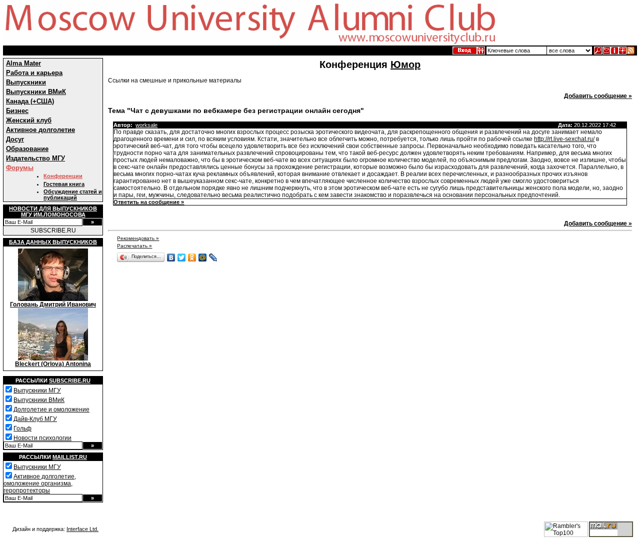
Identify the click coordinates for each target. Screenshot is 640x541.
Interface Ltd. (82, 529)
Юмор (405, 64)
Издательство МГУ (35, 158)
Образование (27, 148)
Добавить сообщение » (598, 96)
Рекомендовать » (138, 238)
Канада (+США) (30, 101)
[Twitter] (181, 257)
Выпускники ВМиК (36, 92)
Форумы (20, 168)
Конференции (63, 176)
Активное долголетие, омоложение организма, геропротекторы (40, 483)
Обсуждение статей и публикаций (73, 194)
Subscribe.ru (69, 381)
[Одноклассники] (192, 257)
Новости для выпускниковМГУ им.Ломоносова (53, 212)
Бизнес (17, 110)
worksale (147, 125)
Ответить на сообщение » (149, 202)
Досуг (15, 139)
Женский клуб (29, 120)
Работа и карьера (34, 72)
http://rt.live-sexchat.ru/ (564, 139)
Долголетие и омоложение (52, 409)
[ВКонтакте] (171, 257)
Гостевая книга (64, 184)
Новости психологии (43, 438)
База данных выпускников (53, 242)
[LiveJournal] (213, 257)
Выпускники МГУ (37, 390)
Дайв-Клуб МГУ (35, 419)
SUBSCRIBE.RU (53, 230)
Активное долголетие (40, 130)
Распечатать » (134, 245)
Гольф (23, 428)
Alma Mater (23, 63)
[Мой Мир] (203, 257)
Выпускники (26, 82)
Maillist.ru (69, 457)
